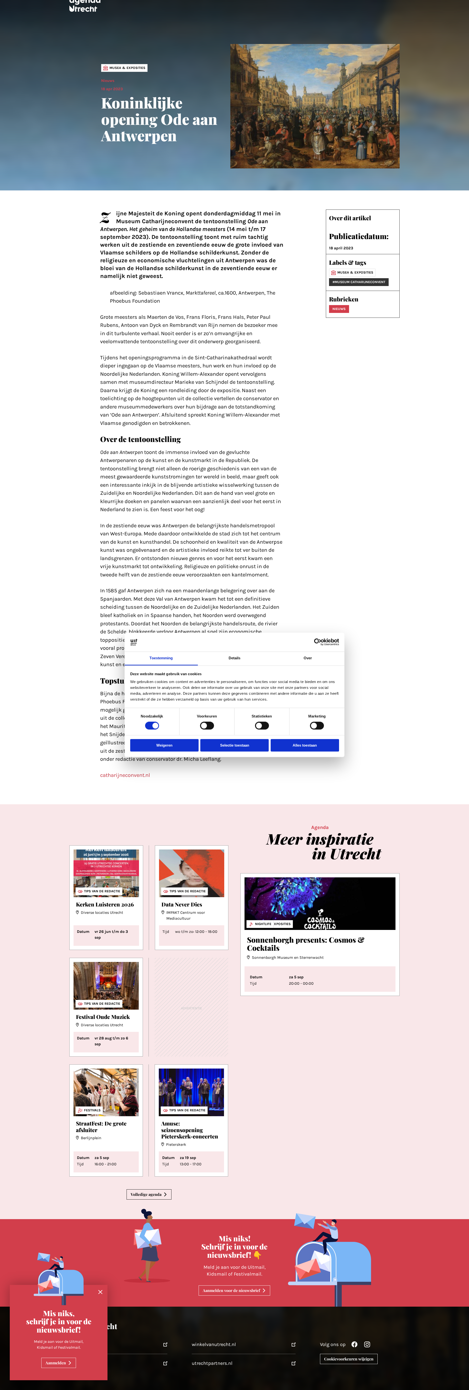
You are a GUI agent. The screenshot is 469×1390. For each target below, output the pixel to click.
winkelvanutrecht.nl (214, 1344)
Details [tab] (235, 658)
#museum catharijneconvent (358, 282)
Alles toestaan (305, 745)
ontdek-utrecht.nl (83, 1344)
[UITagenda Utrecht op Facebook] (354, 1345)
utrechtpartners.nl (212, 1363)
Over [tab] (308, 658)
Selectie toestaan (234, 745)
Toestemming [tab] (161, 658)
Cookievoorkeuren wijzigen (348, 1358)
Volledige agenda (146, 1194)
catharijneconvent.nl (125, 775)
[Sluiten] (100, 1292)
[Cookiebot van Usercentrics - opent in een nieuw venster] (317, 642)
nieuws (339, 309)
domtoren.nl (77, 1363)
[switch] (207, 726)
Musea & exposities (127, 68)
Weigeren (164, 745)
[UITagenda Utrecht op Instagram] (367, 1345)
